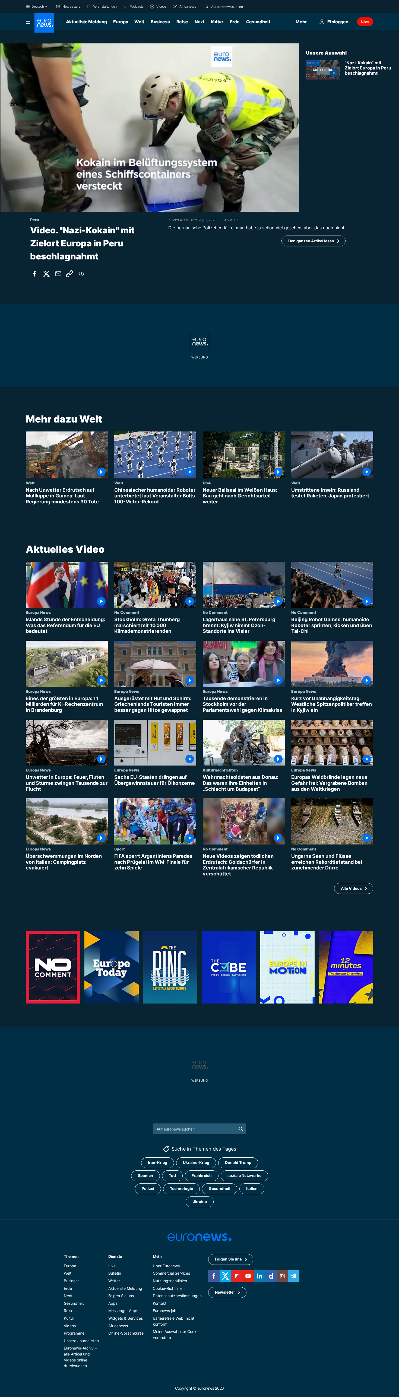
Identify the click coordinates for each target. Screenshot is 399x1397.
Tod (172, 1175)
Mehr (157, 1256)
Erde (235, 21)
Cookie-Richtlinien (169, 1288)
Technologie (181, 1188)
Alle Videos (351, 888)
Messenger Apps (123, 1310)
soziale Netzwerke (244, 1175)
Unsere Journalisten (81, 1340)
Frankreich (202, 1175)
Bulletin (114, 1273)
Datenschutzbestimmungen (177, 1295)
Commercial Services (171, 1273)
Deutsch (37, 6)
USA (207, 483)
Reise (182, 21)
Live (365, 21)
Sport (119, 849)
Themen (71, 1256)
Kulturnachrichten (220, 770)
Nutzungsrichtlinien (170, 1280)
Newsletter (225, 1292)
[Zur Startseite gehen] (44, 23)
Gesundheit (258, 21)
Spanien (145, 1175)
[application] (149, 127)
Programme (74, 1333)
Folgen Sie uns (121, 1295)
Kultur (217, 21)
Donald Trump (238, 1162)
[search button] (206, 6)
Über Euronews (166, 1265)
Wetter (114, 1280)
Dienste (115, 1256)
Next (199, 21)
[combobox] (234, 6)
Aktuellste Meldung (86, 21)
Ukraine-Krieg (196, 1162)
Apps (113, 1303)
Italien (252, 1188)
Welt (139, 21)
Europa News (38, 612)
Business (160, 21)
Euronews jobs (165, 1310)
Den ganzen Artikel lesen (311, 241)
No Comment (126, 612)
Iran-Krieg (157, 1162)
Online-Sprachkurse (126, 1333)
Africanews (118, 1325)
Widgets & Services (125, 1318)
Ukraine (199, 1201)
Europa (120, 21)
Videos (70, 1325)
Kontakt (159, 1303)
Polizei (148, 1188)
